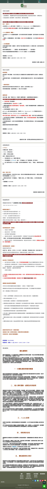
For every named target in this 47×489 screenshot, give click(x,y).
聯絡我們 (14, 446)
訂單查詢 (13, 160)
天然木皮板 (28, 475)
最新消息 (21, 475)
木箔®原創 (35, 473)
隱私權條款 (42, 473)
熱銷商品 (28, 473)
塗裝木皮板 (28, 476)
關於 (22, 473)
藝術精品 (36, 476)
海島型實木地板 (28, 478)
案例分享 (21, 478)
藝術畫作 (36, 475)
